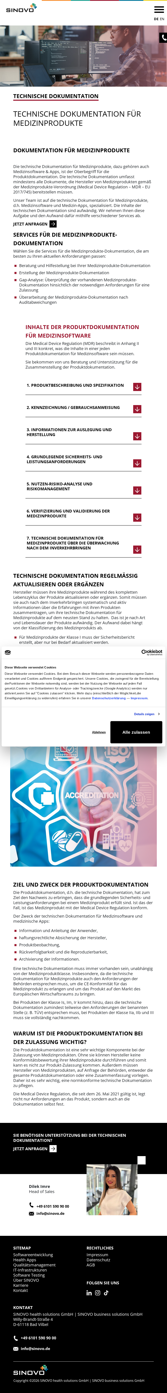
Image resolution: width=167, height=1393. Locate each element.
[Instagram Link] (99, 1297)
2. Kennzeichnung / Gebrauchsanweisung (73, 407)
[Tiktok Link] (107, 1297)
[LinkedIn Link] (90, 1297)
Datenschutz (98, 1260)
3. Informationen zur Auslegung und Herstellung (69, 432)
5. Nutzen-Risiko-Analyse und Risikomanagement (59, 486)
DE (156, 19)
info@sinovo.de (50, 1213)
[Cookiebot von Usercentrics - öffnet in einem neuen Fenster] (144, 653)
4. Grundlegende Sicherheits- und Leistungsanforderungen (64, 459)
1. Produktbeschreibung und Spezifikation (75, 385)
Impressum (139, 698)
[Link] (21, 7)
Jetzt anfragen (30, 1148)
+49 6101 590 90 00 (52, 1206)
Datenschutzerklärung (109, 698)
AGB (91, 1265)
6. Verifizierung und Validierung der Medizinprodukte (68, 513)
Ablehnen (99, 732)
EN (162, 19)
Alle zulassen (136, 732)
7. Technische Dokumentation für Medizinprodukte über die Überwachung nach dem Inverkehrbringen (73, 543)
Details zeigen (144, 714)
